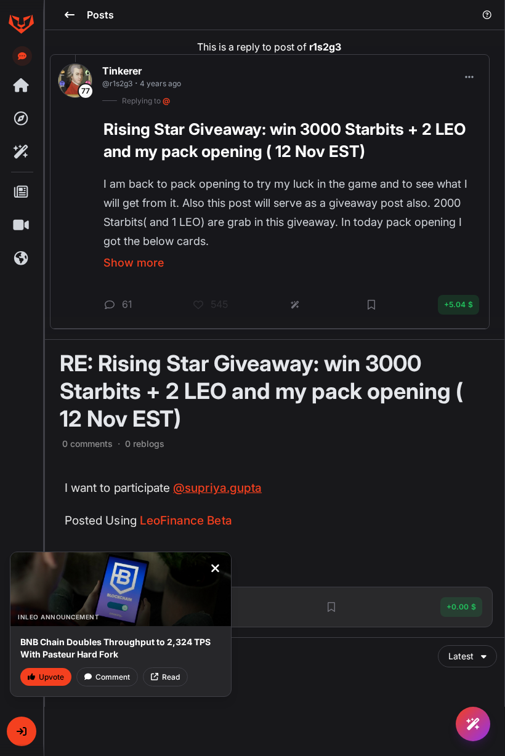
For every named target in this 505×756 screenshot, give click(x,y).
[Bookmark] (331, 607)
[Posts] (21, 192)
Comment (112, 677)
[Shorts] (21, 225)
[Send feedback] (22, 56)
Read (171, 677)
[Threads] (21, 85)
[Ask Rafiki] (473, 724)
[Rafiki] (21, 152)
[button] (21, 731)
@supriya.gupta (217, 488)
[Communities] (21, 258)
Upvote (51, 677)
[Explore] (21, 119)
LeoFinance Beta (186, 520)
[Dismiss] (215, 568)
